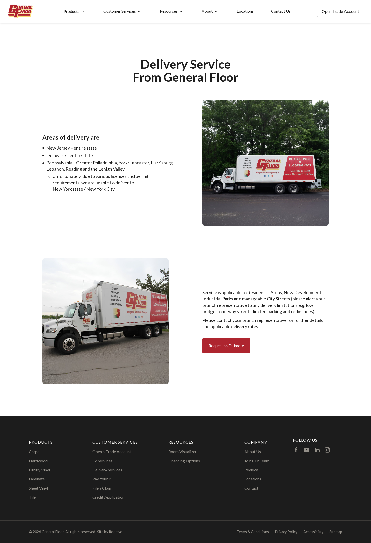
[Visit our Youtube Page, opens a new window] (306, 450)
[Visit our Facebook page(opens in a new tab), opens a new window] (296, 450)
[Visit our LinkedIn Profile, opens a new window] (317, 450)
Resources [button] (169, 11)
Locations (245, 11)
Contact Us (281, 11)
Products (72, 11)
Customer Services (119, 11)
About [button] (207, 11)
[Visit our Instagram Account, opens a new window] (327, 450)
